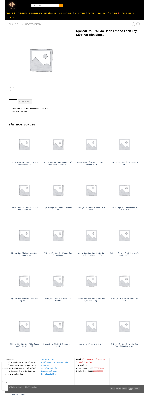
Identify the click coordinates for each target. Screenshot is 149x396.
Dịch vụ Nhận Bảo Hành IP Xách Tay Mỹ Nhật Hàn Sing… (91, 300)
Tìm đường (5, 368)
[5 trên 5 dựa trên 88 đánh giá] (108, 44)
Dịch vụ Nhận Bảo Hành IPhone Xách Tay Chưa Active (91, 163)
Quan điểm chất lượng (49, 371)
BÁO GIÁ (11, 17)
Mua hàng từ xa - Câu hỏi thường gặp (54, 362)
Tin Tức (91, 13)
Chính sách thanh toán (49, 368)
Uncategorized (32, 24)
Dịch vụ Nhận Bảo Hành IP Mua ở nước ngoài (57, 345)
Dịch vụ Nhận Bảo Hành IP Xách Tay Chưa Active (124, 209)
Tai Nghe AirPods (65, 13)
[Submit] (61, 5)
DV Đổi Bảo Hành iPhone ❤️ (108, 13)
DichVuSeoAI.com (32, 387)
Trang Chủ (10, 13)
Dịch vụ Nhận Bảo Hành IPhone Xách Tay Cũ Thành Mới (24, 209)
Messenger (5, 382)
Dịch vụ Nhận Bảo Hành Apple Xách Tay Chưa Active (24, 254)
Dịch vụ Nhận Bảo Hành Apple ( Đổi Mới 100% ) (58, 300)
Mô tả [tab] (13, 102)
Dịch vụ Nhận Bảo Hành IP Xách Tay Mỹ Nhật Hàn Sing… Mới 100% (91, 254)
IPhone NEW (22, 13)
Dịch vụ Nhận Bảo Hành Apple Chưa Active (91, 209)
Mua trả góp (45, 365)
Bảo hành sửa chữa (48, 359)
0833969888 (99, 368)
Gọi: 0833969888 (19, 394)
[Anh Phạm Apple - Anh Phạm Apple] (17, 5)
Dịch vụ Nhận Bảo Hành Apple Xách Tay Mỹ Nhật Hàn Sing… (124, 345)
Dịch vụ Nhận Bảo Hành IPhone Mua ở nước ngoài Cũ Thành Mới (58, 163)
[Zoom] (12, 89)
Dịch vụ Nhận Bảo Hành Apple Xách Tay (124, 163)
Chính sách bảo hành (48, 374)
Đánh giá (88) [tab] (24, 102)
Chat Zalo (5, 375)
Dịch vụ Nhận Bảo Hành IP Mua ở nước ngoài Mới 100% (124, 254)
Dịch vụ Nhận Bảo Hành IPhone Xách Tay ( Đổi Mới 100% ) (24, 163)
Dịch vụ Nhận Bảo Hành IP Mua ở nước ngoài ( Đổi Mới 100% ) (24, 345)
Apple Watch (80, 13)
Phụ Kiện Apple (50, 13)
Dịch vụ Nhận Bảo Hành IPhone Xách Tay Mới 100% (58, 254)
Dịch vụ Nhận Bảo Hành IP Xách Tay (91, 344)
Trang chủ (15, 24)
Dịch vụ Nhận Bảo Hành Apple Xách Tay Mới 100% (24, 300)
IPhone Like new (35, 13)
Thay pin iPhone (128, 13)
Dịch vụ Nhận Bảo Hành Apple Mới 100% (124, 300)
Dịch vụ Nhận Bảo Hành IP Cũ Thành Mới (58, 209)
